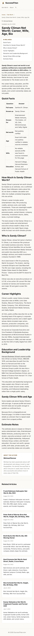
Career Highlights (8, 51)
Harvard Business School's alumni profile (16, 356)
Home (3, 14)
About (12, 7)
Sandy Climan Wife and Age (11, 56)
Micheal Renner (8, 21)
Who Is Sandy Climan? (10, 48)
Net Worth (5, 7)
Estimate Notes (8, 59)
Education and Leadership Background (15, 53)
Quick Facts (7, 42)
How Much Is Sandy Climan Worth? (14, 45)
